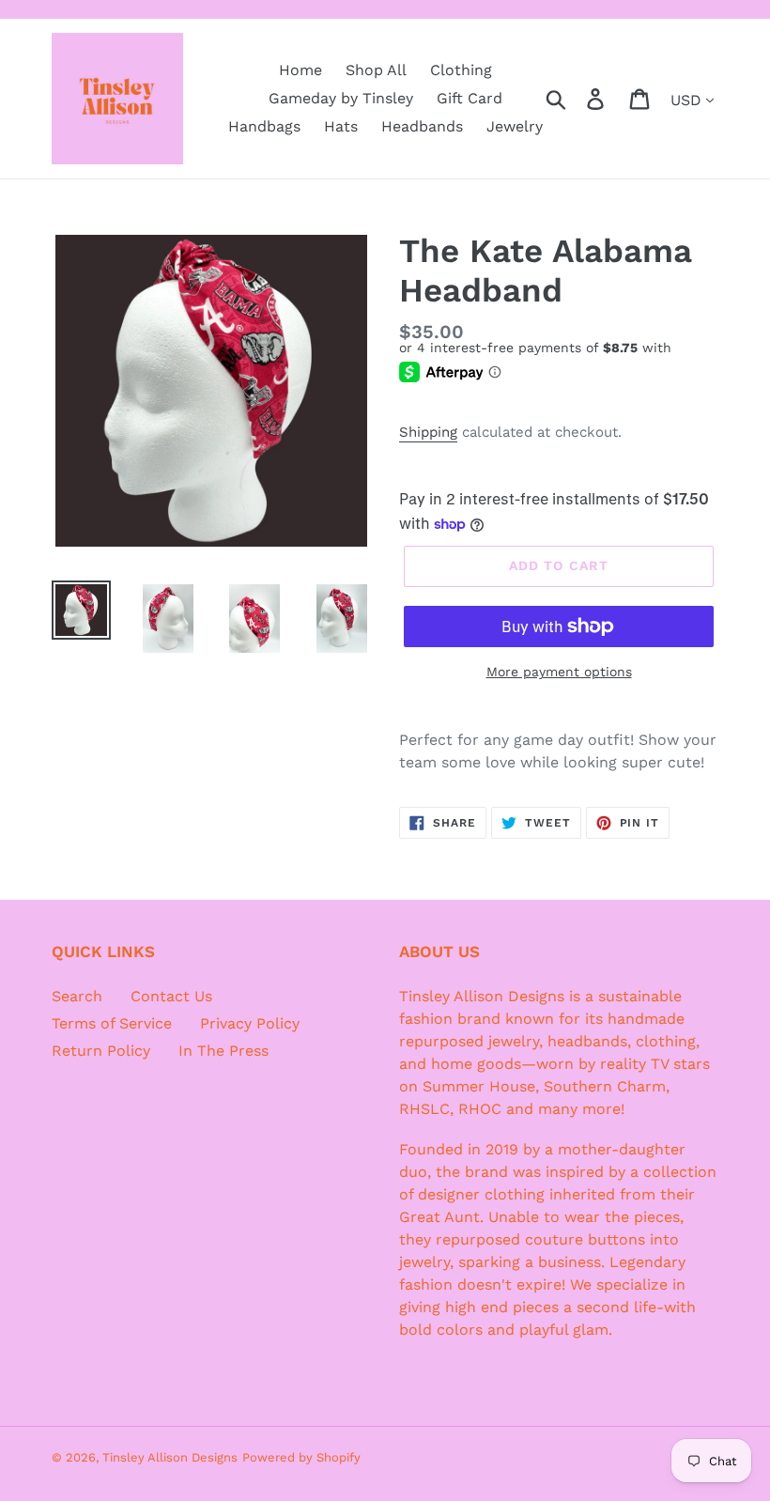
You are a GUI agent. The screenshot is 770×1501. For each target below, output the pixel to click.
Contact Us (171, 996)
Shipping (428, 432)
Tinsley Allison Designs (170, 1457)
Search (77, 996)
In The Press (223, 1051)
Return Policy (101, 1051)
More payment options (559, 671)
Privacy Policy (250, 1023)
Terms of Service (112, 1023)
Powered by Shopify (301, 1457)
